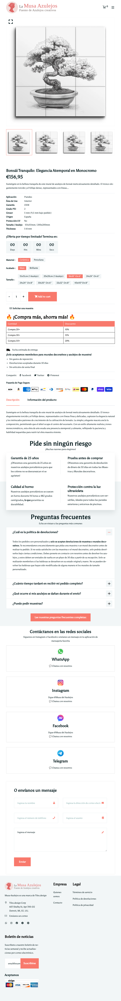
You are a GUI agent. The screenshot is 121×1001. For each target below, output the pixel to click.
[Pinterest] (28, 923)
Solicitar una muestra (22, 308)
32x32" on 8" (63, 282)
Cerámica (24, 259)
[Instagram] (11, 923)
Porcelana (38, 259)
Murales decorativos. (85, 471)
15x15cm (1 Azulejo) (29, 276)
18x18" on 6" (75, 276)
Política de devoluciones (84, 898)
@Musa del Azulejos (63, 697)
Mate (22, 268)
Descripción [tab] (13, 399)
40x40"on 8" (81, 282)
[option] (60, 71)
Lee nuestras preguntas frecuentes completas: (60, 617)
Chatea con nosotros (62, 666)
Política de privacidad (83, 905)
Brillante (34, 268)
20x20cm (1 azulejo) (53, 276)
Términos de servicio (82, 892)
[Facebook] (16, 923)
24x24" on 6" (92, 276)
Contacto (57, 902)
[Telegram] (22, 923)
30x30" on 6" (45, 282)
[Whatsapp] (6, 923)
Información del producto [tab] (42, 399)
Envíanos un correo (18, 916)
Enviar (22, 861)
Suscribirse (29, 963)
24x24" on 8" (26, 282)
